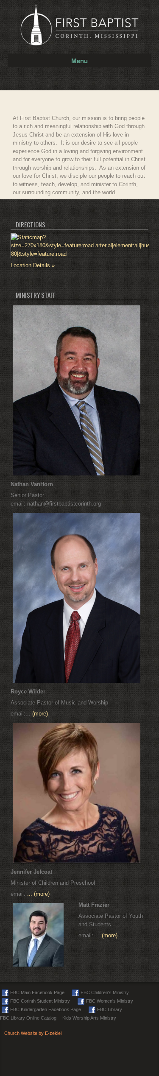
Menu (79, 60)
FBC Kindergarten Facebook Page (45, 1009)
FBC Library (109, 1009)
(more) (40, 713)
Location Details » (33, 265)
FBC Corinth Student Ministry (40, 1000)
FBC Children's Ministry (105, 992)
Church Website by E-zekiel (32, 1033)
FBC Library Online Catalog (28, 1017)
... (30, 894)
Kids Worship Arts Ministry (89, 1017)
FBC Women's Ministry (109, 1000)
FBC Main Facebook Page (37, 992)
